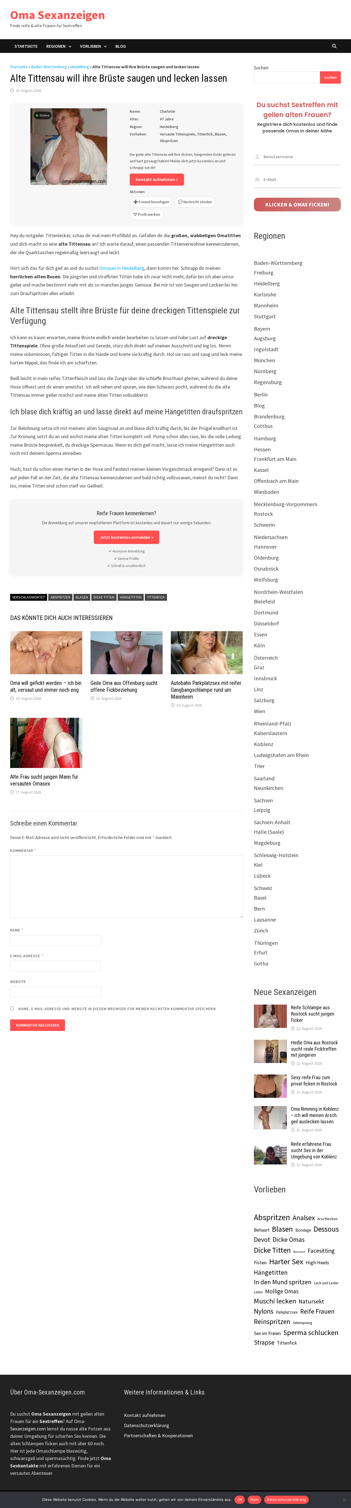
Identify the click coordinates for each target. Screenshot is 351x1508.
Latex (258, 1291)
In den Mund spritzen (283, 1282)
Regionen (56, 46)
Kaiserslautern (270, 733)
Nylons (263, 1311)
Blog (120, 46)
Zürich (261, 930)
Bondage (303, 1230)
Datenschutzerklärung (146, 1425)
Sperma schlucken (310, 1332)
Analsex (304, 1217)
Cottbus (263, 426)
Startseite (26, 46)
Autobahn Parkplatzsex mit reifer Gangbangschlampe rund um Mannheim (206, 690)
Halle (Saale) (269, 831)
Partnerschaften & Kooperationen (158, 1435)
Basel (260, 897)
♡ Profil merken (146, 214)
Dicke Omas (289, 1239)
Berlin (261, 394)
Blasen (82, 597)
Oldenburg (266, 557)
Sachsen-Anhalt (272, 822)
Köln (259, 645)
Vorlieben (90, 46)
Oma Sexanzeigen (57, 14)
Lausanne (265, 919)
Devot (262, 1239)
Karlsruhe (265, 294)
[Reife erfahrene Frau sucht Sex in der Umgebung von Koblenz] (270, 1145)
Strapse (264, 1342)
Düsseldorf (266, 623)
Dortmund (266, 612)
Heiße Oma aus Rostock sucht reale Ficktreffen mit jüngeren (314, 1049)
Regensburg (268, 382)
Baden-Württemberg (49, 66)
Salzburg (264, 700)
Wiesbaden (266, 491)
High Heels (317, 1262)
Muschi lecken (275, 1300)
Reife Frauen (317, 1311)
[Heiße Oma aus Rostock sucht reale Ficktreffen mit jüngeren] (270, 1043)
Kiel (258, 864)
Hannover (265, 546)
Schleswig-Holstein (276, 855)
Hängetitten (130, 597)
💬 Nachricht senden (195, 201)
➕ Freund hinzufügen (151, 201)
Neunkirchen (268, 787)
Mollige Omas (282, 1291)
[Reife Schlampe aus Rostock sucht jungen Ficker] (270, 1008)
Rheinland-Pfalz (272, 723)
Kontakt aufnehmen (144, 1415)
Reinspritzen (272, 1321)
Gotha (261, 963)
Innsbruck (265, 678)
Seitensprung (302, 1322)
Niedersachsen (271, 537)
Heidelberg (79, 66)
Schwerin (264, 524)
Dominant (299, 1252)
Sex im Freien (267, 1333)
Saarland (264, 778)
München (264, 360)
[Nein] (344, 1500)
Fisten (260, 1262)
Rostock (263, 513)
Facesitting (321, 1250)
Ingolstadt (266, 349)
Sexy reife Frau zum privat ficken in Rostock (314, 1081)
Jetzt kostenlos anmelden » (126, 537)
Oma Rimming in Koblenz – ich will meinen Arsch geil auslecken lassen (315, 1115)
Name (16, 930)
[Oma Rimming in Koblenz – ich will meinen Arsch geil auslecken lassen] (270, 1110)
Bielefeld (264, 601)
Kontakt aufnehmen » (157, 179)
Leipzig (262, 809)
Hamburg (265, 438)
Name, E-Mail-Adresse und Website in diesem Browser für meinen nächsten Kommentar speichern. (118, 1008)
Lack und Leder (326, 1282)
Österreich (266, 657)
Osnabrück (266, 568)
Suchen (261, 67)
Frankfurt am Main (275, 458)
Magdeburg (267, 842)
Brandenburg (269, 416)
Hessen (262, 449)
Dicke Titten (104, 597)
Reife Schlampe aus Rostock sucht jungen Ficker (312, 1014)
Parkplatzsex (287, 1312)
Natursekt (311, 1301)
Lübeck (262, 875)
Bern (259, 908)
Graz (259, 667)
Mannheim (266, 305)
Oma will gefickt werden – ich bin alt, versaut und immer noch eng (45, 686)
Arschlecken (327, 1218)
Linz (258, 689)
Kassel (261, 469)
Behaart (262, 1230)
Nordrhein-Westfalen (278, 591)
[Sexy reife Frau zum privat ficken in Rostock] (270, 1078)
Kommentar (23, 850)
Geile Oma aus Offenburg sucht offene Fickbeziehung (123, 686)
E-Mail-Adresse (26, 955)
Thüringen (266, 942)
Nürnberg (265, 371)
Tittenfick (156, 597)
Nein (254, 1499)
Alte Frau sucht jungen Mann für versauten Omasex (44, 780)
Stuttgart (265, 316)
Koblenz (263, 744)
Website (18, 981)
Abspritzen (60, 597)
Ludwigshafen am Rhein (281, 755)
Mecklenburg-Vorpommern (285, 504)
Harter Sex (286, 1261)
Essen (260, 634)
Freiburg (263, 272)
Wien (259, 711)
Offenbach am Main (276, 480)
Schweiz (263, 888)
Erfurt (261, 952)
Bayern (262, 328)
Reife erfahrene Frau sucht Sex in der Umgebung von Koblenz (314, 1150)
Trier (259, 765)
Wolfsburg (266, 579)
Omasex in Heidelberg (121, 268)
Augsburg (265, 338)
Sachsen (263, 800)
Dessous (326, 1229)
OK (239, 1499)
